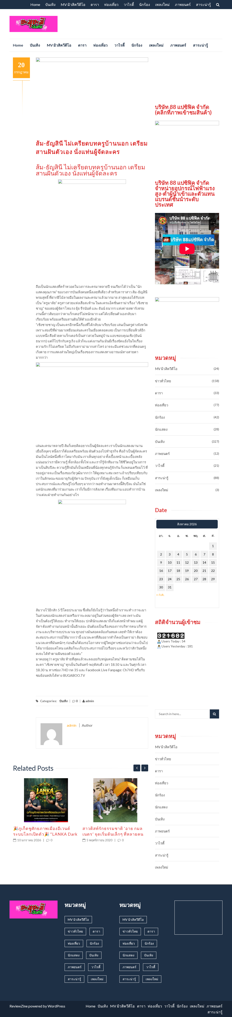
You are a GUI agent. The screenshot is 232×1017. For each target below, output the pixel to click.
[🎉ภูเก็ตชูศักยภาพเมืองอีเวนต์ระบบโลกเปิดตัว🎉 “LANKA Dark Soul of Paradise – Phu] (46, 800)
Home (35, 4)
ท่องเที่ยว (111, 4)
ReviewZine (19, 1006)
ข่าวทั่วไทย (163, 381)
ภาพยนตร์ (183, 4)
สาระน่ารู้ (203, 4)
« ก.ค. (160, 594)
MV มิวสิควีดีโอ (73, 4)
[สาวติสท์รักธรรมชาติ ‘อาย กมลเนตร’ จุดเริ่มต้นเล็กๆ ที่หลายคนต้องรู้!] (115, 800)
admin (89, 701)
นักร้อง (144, 4)
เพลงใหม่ (162, 4)
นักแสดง (161, 429)
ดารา (95, 4)
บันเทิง (50, 4)
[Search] (214, 713)
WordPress (56, 1006)
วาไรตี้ (129, 4)
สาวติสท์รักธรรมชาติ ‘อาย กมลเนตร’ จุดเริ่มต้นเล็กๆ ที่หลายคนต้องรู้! (112, 834)
